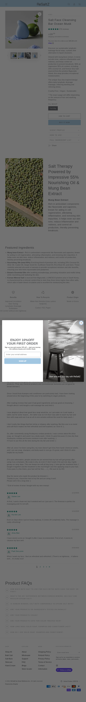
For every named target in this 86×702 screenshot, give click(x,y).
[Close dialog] (81, 323)
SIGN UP (22, 361)
